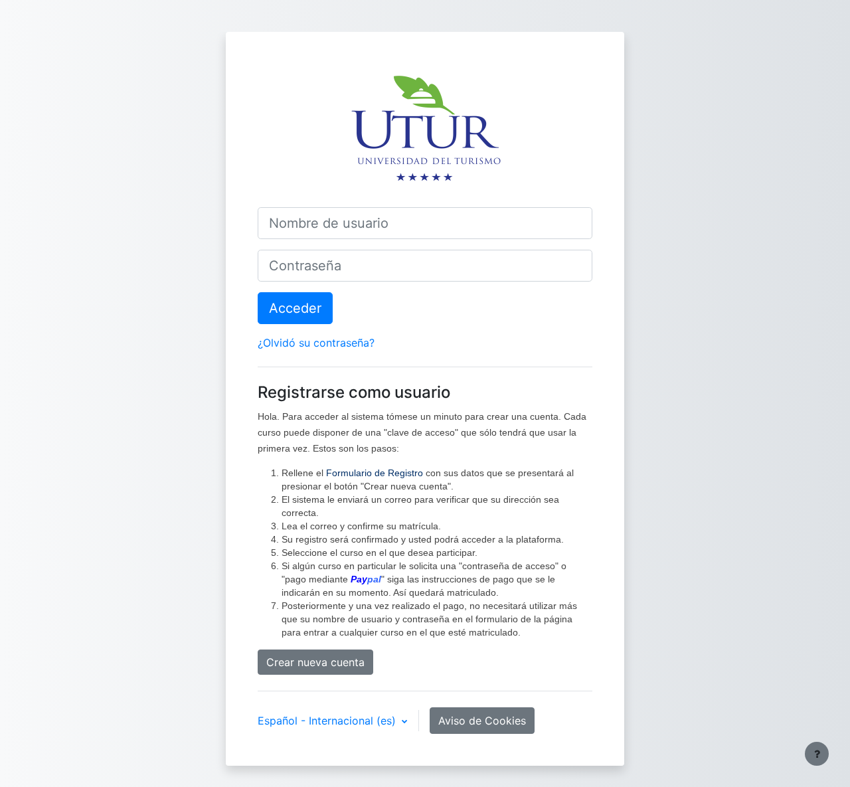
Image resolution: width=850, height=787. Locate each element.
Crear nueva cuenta (315, 662)
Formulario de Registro (374, 473)
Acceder (295, 308)
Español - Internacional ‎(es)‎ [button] (328, 720)
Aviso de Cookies (482, 720)
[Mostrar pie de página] (817, 754)
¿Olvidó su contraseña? (316, 342)
